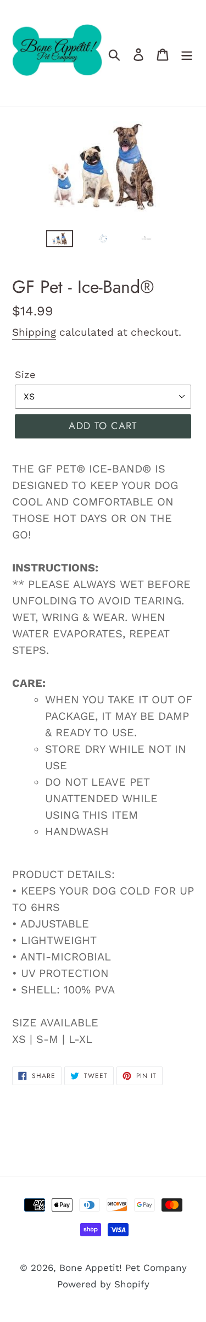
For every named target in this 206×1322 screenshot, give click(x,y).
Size (25, 374)
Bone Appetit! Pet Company (123, 1267)
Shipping (34, 332)
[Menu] (187, 53)
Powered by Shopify (103, 1284)
